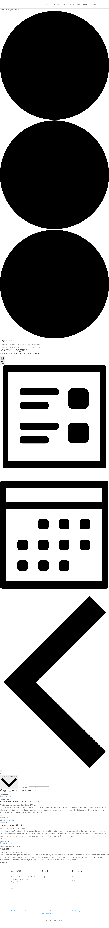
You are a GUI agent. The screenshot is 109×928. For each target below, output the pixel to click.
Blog (78, 4)
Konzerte (70, 4)
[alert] (54, 344)
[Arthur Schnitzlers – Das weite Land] (6, 796)
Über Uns (94, 4)
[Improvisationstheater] (7, 820)
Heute (2, 774)
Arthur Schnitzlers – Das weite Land (19, 801)
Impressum (76, 877)
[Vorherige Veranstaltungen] (54, 768)
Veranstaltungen (59, 4)
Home (47, 4)
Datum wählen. (23, 788)
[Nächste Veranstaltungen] (1, 771)
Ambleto (4, 848)
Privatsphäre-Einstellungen (20, 911)
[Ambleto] (6, 844)
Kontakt (86, 4)
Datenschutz (76, 881)
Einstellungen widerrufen (81, 911)
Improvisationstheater (12, 825)
